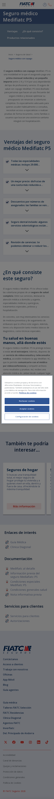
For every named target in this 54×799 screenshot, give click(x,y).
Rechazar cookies (27, 401)
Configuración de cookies (27, 417)
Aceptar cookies (27, 409)
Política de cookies (27, 393)
